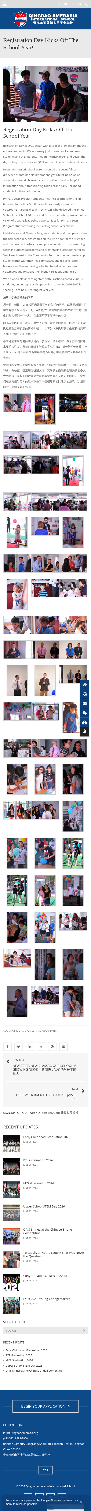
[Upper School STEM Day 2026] (11, 1213)
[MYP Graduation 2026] (11, 1189)
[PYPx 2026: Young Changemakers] (11, 1305)
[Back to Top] (84, 731)
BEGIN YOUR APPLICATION (44, 1406)
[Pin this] (52, 1047)
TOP (45, 1470)
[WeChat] (84, 713)
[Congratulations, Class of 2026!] (11, 1282)
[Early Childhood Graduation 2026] (11, 1143)
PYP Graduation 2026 (38, 1160)
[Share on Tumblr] (41, 1047)
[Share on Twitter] (18, 1047)
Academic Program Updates (18, 1030)
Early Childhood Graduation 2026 (46, 1137)
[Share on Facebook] (7, 1047)
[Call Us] (84, 694)
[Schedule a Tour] (84, 722)
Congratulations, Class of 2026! (45, 1276)
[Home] (84, 684)
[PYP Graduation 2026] (11, 1166)
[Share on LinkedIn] (30, 1047)
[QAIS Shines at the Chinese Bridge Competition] (11, 1236)
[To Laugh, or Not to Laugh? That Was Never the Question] (11, 1259)
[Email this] (63, 1047)
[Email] (84, 703)
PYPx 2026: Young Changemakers (46, 1299)
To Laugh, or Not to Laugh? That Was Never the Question (53, 1254)
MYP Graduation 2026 (38, 1183)
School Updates (48, 1030)
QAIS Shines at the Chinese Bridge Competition (47, 1231)
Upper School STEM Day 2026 (44, 1206)
